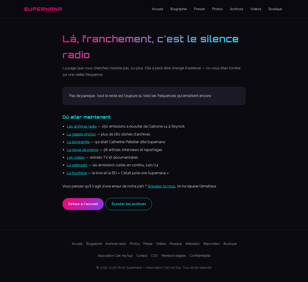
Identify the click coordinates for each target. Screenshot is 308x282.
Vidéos (256, 9)
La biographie (78, 142)
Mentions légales (173, 255)
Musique (176, 244)
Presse (199, 9)
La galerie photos (81, 134)
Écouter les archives (129, 204)
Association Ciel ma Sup (115, 255)
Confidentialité (199, 255)
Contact (141, 255)
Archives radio (116, 244)
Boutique (275, 9)
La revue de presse (82, 150)
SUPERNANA (43, 9)
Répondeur (211, 244)
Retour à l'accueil (83, 204)
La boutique (77, 173)
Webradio (192, 244)
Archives (236, 9)
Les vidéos (76, 157)
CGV (154, 255)
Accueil (157, 9)
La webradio (77, 165)
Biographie (178, 9)
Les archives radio (82, 126)
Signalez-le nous (161, 186)
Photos (217, 9)
